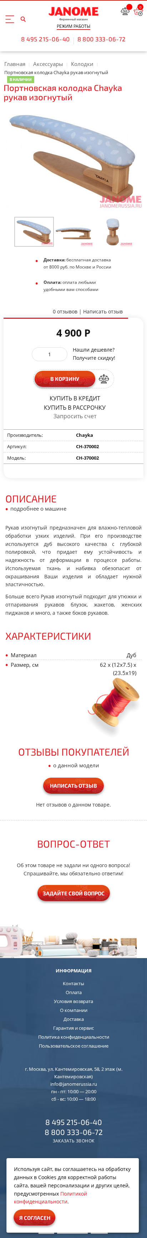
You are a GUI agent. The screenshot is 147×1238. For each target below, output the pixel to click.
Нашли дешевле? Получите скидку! (94, 353)
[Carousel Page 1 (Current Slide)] (34, 232)
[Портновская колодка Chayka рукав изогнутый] (34, 232)
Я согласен (34, 1217)
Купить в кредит (75, 397)
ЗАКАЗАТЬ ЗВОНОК (74, 1141)
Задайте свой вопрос (74, 893)
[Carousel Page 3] (113, 232)
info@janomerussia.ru (73, 1084)
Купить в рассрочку (75, 407)
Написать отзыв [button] (73, 785)
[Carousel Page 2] (73, 232)
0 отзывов (65, 311)
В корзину (64, 378)
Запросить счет (75, 416)
